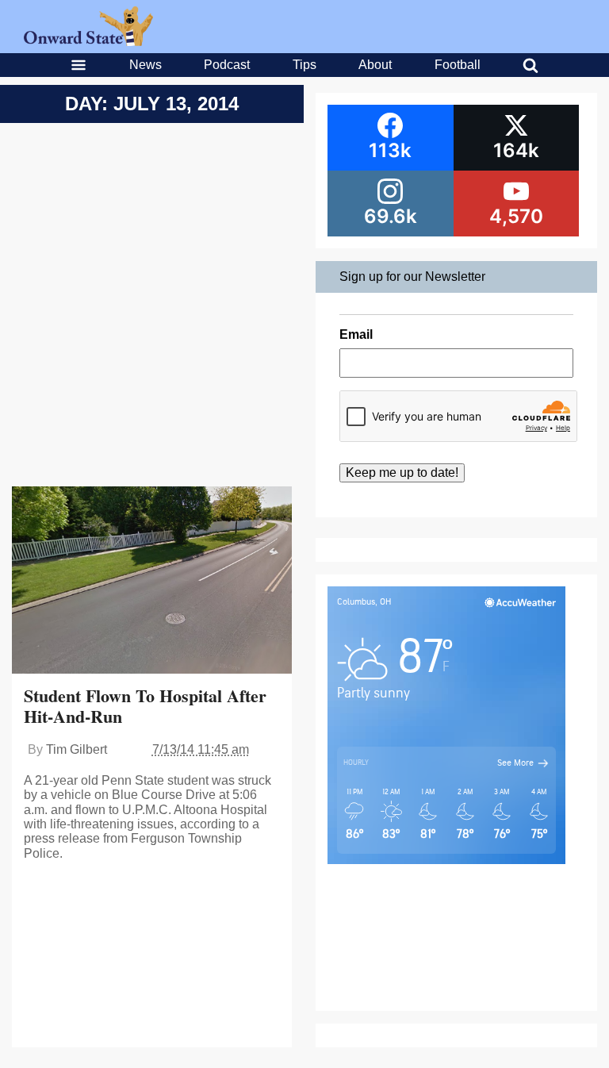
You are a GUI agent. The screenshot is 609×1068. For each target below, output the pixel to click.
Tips (304, 64)
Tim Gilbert (76, 749)
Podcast (227, 64)
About (375, 64)
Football (458, 64)
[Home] (88, 41)
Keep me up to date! (402, 472)
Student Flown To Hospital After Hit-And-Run (145, 705)
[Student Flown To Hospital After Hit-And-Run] (152, 582)
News (145, 64)
